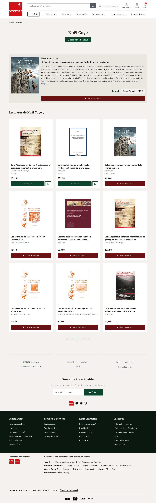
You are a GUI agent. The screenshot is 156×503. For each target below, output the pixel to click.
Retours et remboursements (21, 436)
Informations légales (123, 424)
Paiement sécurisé (17, 432)
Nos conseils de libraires (31, 366)
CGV (116, 436)
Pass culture (49, 432)
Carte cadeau (49, 424)
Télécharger (27, 184)
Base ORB (83, 440)
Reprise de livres (51, 428)
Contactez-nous (125, 367)
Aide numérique (15, 440)
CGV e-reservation (122, 440)
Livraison (13, 428)
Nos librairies (85, 428)
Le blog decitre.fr (51, 436)
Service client (14, 444)
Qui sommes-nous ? (87, 424)
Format (115, 91)
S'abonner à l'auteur (78, 39)
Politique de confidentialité (125, 428)
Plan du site (119, 444)
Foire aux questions (17, 424)
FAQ (78, 366)
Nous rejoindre (85, 432)
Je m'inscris (94, 392)
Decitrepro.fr (84, 436)
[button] (93, 73)
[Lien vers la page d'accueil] (15, 9)
